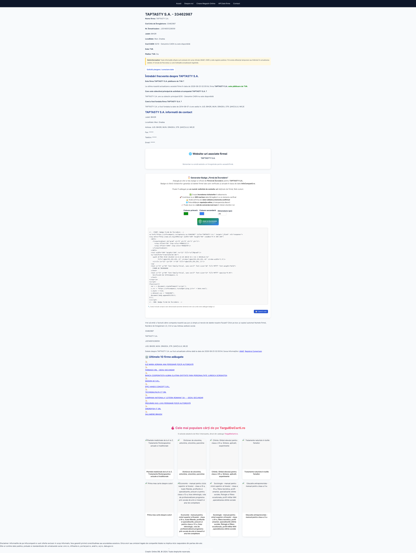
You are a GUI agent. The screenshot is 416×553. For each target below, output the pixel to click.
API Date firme (224, 3)
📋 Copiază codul (260, 311)
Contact (236, 3)
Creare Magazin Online (206, 3)
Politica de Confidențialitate (156, 549)
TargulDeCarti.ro (231, 434)
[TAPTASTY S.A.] (208, 225)
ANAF (241, 351)
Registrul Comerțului (253, 351)
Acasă (178, 3)
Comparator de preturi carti (201, 549)
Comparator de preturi (179, 549)
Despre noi (188, 3)
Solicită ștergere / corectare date (160, 69)
